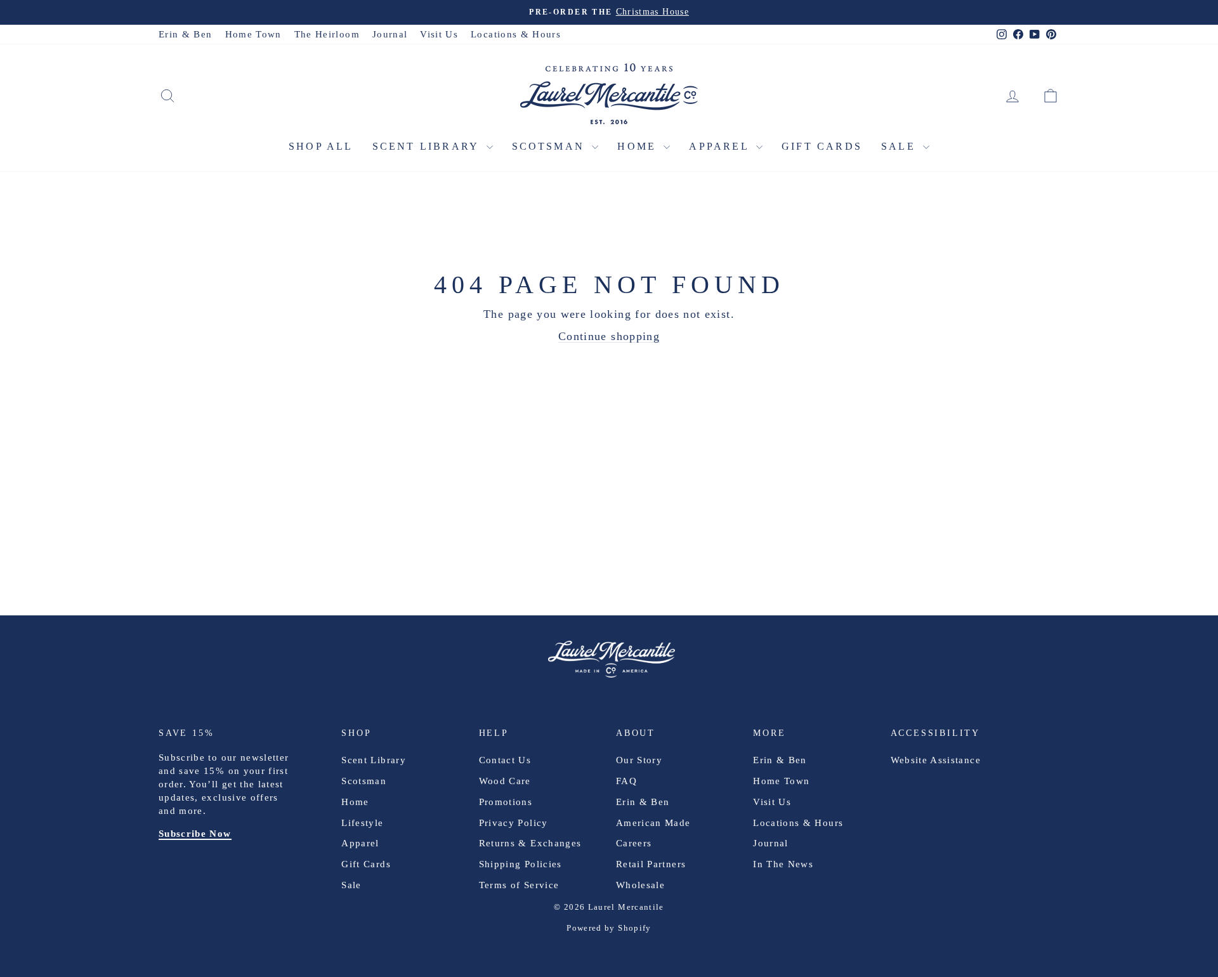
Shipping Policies (520, 864)
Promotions (506, 802)
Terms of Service (519, 885)
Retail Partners (651, 864)
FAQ (626, 781)
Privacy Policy (513, 823)
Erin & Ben (186, 34)
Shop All (321, 146)
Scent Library (427, 146)
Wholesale (640, 885)
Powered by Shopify (608, 928)
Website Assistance (936, 760)
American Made (653, 823)
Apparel (721, 146)
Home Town (253, 34)
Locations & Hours (516, 34)
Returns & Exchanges (530, 843)
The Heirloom (327, 34)
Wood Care (505, 781)
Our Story (639, 760)
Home (638, 146)
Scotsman (550, 146)
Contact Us (505, 760)
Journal (389, 34)
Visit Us (439, 34)
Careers (634, 843)
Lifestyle (362, 823)
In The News (783, 864)
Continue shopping (609, 336)
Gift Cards (822, 146)
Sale (900, 146)
